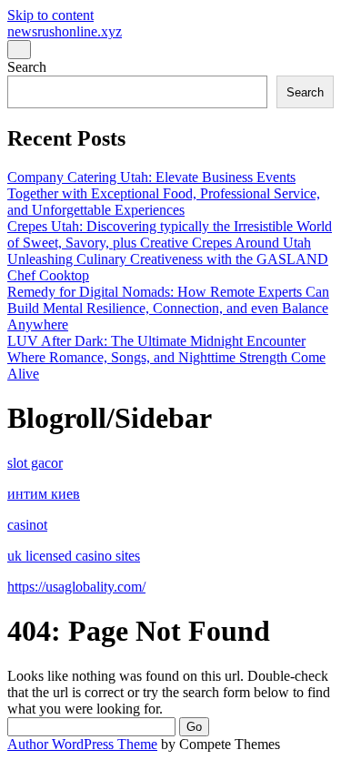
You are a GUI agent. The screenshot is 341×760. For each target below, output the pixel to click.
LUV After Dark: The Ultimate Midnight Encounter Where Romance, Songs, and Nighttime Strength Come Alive (166, 357)
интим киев (43, 494)
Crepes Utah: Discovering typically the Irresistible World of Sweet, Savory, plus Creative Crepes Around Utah (169, 234)
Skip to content (50, 15)
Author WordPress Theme (82, 744)
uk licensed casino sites (73, 555)
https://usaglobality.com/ (76, 586)
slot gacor (35, 463)
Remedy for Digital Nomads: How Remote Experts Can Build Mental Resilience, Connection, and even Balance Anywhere (168, 308)
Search (26, 67)
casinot (27, 524)
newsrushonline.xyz (64, 31)
